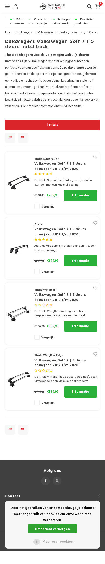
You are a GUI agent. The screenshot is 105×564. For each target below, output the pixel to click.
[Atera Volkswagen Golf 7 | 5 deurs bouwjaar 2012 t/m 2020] (19, 248)
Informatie (80, 195)
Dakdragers (25, 32)
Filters (53, 125)
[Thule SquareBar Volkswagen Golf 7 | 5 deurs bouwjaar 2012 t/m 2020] (19, 182)
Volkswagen (45, 32)
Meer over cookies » (58, 541)
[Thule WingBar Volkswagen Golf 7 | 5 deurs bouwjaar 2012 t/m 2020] (19, 313)
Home (8, 32)
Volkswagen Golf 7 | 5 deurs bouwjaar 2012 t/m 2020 (60, 166)
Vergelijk (47, 206)
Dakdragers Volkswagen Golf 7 (77, 32)
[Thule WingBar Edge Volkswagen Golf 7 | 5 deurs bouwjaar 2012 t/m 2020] (19, 379)
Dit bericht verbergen (52, 529)
